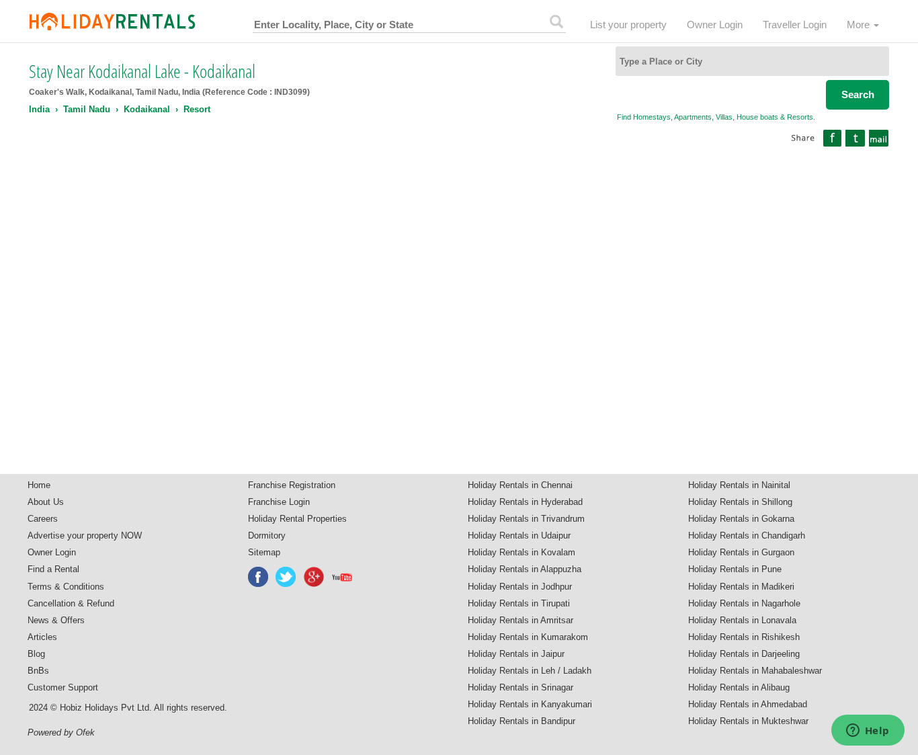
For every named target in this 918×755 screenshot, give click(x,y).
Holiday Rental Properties (297, 519)
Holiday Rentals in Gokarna (741, 519)
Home (39, 485)
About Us (46, 502)
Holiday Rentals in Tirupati (519, 603)
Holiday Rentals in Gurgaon (741, 552)
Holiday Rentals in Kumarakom (528, 637)
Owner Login (715, 24)
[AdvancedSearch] (556, 21)
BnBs (38, 671)
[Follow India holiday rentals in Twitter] (286, 577)
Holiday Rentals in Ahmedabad (747, 704)
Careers (43, 519)
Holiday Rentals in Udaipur (519, 535)
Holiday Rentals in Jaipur (516, 654)
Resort (196, 109)
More (859, 24)
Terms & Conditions (66, 587)
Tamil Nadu (86, 109)
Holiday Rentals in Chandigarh (746, 535)
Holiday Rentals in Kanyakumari (530, 704)
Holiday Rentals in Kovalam (521, 552)
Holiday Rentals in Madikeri (741, 587)
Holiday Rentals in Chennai (520, 485)
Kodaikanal (147, 109)
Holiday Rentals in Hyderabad (525, 502)
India (39, 109)
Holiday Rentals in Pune (735, 569)
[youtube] (342, 577)
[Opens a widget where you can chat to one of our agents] (868, 731)
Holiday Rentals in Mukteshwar (748, 721)
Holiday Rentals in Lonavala (742, 620)
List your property (628, 24)
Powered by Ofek (61, 732)
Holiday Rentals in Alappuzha (524, 569)
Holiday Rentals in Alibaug (739, 687)
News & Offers (56, 620)
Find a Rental (53, 569)
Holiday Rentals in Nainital (739, 485)
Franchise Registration (291, 485)
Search (857, 94)
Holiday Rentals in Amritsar (520, 620)
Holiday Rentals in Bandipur (521, 721)
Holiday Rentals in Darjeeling (744, 654)
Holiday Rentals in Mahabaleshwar (755, 671)
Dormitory (267, 535)
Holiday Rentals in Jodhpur (520, 587)
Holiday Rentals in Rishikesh (744, 637)
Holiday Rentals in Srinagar (520, 687)
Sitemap (264, 552)
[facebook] (258, 577)
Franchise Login (279, 502)
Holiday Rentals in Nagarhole (744, 603)
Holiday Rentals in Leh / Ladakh (529, 671)
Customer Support (63, 687)
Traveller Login (795, 24)
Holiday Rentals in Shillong (740, 502)
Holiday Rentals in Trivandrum (526, 519)
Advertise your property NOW (85, 535)
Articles (42, 637)
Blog (36, 654)
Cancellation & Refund (71, 603)
